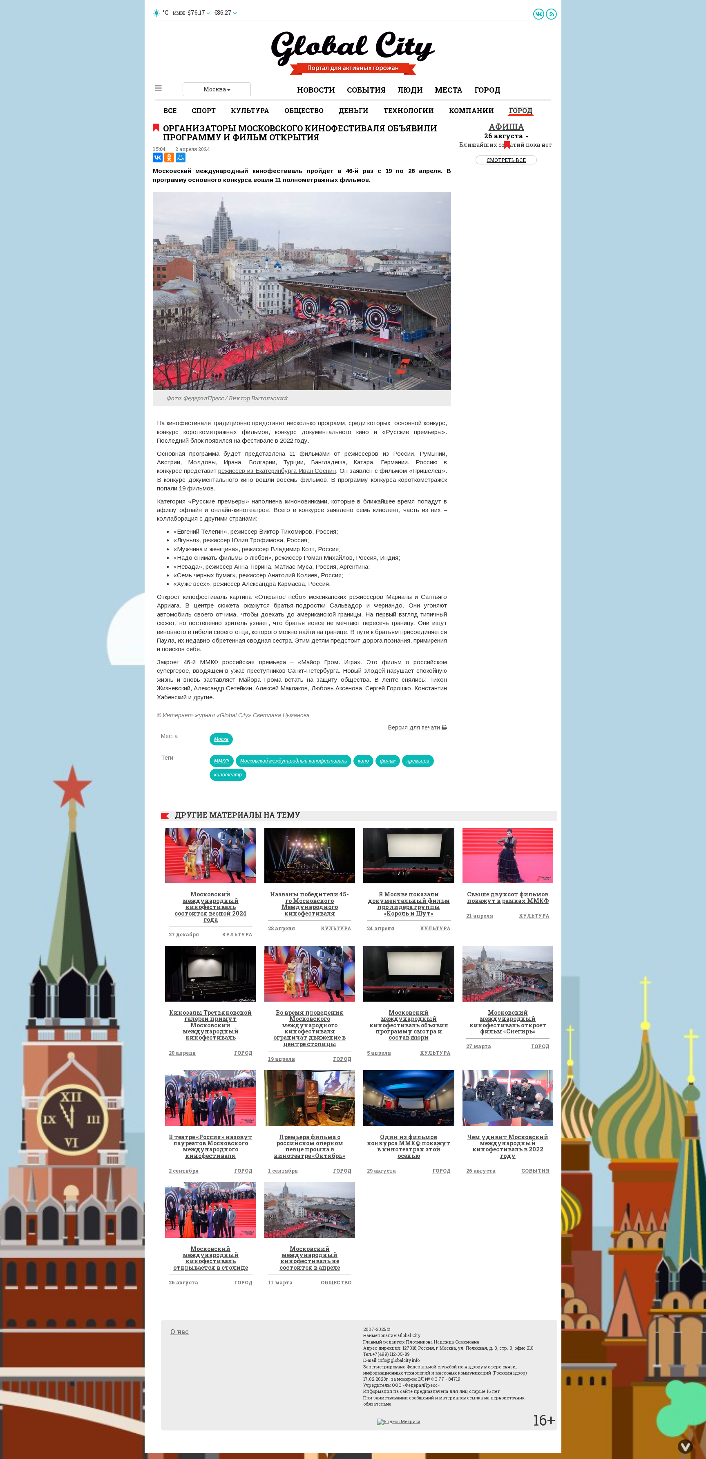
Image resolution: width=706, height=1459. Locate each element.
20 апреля (182, 1052)
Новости (316, 90)
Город (487, 90)
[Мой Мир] (180, 157)
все (169, 110)
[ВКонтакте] (158, 157)
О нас (179, 1331)
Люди (410, 90)
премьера (418, 761)
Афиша (506, 126)
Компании (471, 110)
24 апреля (380, 928)
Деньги (354, 110)
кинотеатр (228, 775)
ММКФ (221, 761)
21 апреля (479, 915)
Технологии (409, 110)
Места (448, 90)
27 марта (478, 1046)
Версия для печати (415, 727)
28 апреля (281, 928)
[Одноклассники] (169, 157)
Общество (304, 110)
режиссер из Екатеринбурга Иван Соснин (277, 470)
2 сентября (184, 1170)
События (366, 90)
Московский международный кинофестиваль (293, 761)
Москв (221, 739)
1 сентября (283, 1170)
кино (363, 761)
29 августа (381, 1170)
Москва (215, 89)
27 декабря (184, 934)
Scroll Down (685, 1447)
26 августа (481, 1170)
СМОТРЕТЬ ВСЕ (506, 160)
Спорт (204, 110)
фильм (387, 761)
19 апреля (281, 1058)
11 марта (280, 1282)
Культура (250, 110)
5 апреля (379, 1052)
